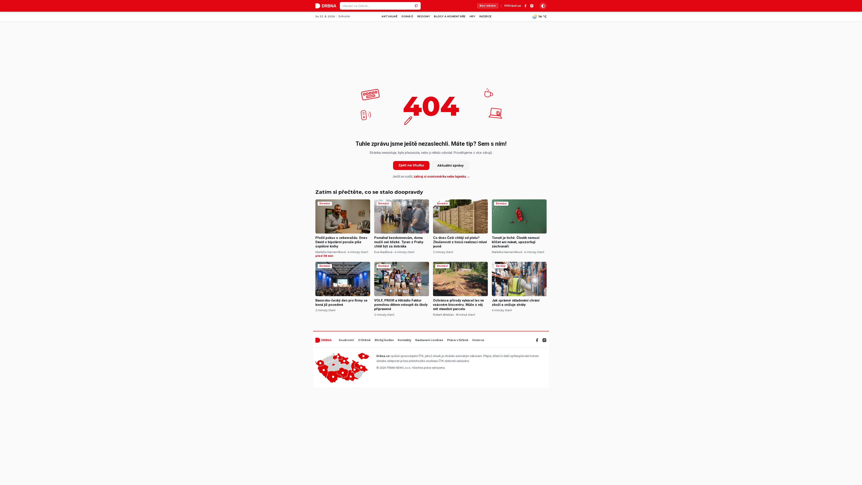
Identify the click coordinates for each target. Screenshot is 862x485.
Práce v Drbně (457, 340)
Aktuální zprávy (450, 165)
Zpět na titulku (411, 165)
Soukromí (346, 340)
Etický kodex (384, 340)
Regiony (423, 16)
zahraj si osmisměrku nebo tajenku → (442, 176)
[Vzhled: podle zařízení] (543, 5)
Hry (472, 16)
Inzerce (485, 16)
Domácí (407, 16)
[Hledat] (417, 6)
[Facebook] (525, 6)
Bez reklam (487, 5)
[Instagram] (532, 6)
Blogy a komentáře (450, 16)
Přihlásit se (512, 5)
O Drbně (364, 340)
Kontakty (404, 340)
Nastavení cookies (429, 340)
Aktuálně (390, 16)
